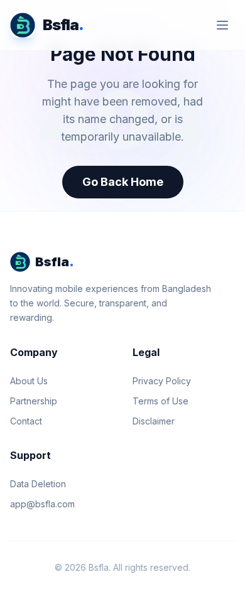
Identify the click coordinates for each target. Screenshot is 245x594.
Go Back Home (122, 181)
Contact (26, 421)
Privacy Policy (162, 380)
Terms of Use (160, 401)
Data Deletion (38, 483)
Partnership (33, 401)
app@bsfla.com (42, 504)
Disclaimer (154, 421)
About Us (29, 380)
